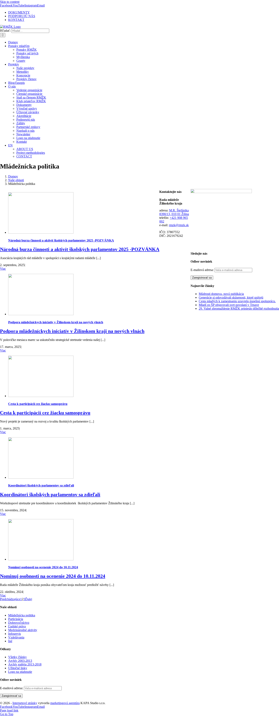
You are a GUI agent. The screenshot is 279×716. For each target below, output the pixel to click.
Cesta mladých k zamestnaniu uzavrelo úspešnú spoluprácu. (237, 301)
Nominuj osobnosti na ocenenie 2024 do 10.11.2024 (43, 567)
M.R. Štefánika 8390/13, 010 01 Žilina (174, 212)
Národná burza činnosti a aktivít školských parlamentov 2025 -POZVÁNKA (61, 240)
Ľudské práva (17, 626)
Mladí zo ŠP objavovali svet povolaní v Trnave (229, 305)
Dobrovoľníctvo (18, 622)
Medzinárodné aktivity (22, 630)
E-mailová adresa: (202, 270)
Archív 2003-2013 (20, 660)
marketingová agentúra (65, 703)
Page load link (9, 710)
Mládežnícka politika (21, 615)
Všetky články (17, 657)
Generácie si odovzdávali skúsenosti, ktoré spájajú (231, 297)
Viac (3, 268)
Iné (10, 641)
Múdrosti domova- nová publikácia (221, 294)
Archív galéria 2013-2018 (24, 664)
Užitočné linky (17, 668)
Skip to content (9, 1)
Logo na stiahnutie (20, 671)
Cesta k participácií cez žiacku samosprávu (37, 404)
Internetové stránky (24, 703)
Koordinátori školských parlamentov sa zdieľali (41, 485)
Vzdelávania (16, 637)
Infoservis (14, 633)
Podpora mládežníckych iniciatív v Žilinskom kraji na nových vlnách (55, 322)
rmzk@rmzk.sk (179, 225)
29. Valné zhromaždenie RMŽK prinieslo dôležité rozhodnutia (239, 308)
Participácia (15, 619)
